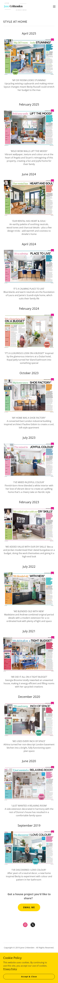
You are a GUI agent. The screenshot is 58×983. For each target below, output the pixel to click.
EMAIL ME (29, 907)
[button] (54, 6)
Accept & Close (29, 976)
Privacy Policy (10, 968)
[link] (15, 6)
